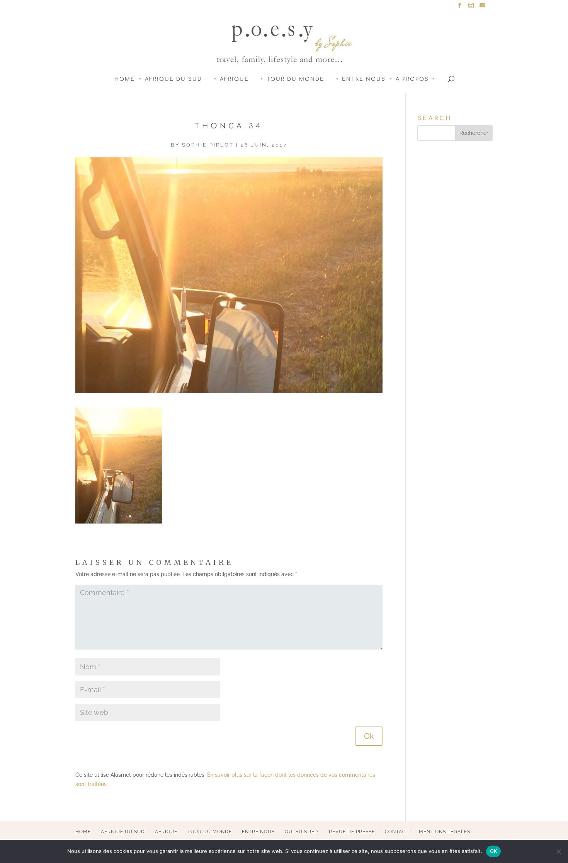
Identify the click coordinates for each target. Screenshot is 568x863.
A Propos (412, 79)
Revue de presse (352, 831)
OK (493, 851)
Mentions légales (444, 831)
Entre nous (364, 79)
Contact (397, 831)
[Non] (558, 851)
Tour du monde (295, 79)
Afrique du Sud (173, 79)
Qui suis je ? (302, 831)
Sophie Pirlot (208, 145)
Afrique (234, 79)
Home (124, 79)
